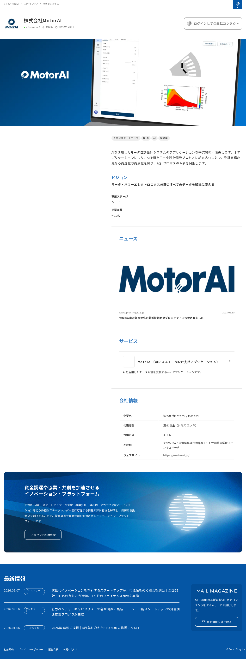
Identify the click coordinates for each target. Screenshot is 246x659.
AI (154, 138)
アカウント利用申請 (43, 535)
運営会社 (53, 649)
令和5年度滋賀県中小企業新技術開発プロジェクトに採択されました (161, 318)
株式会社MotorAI (43, 20)
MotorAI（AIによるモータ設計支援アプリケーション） (179, 361)
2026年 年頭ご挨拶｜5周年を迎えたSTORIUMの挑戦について (96, 627)
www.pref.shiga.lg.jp (132, 312)
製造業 (164, 138)
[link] (176, 284)
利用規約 (9, 649)
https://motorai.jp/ (176, 455)
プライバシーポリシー (31, 649)
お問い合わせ (70, 649)
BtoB (146, 138)
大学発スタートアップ (126, 138)
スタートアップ (31, 3)
